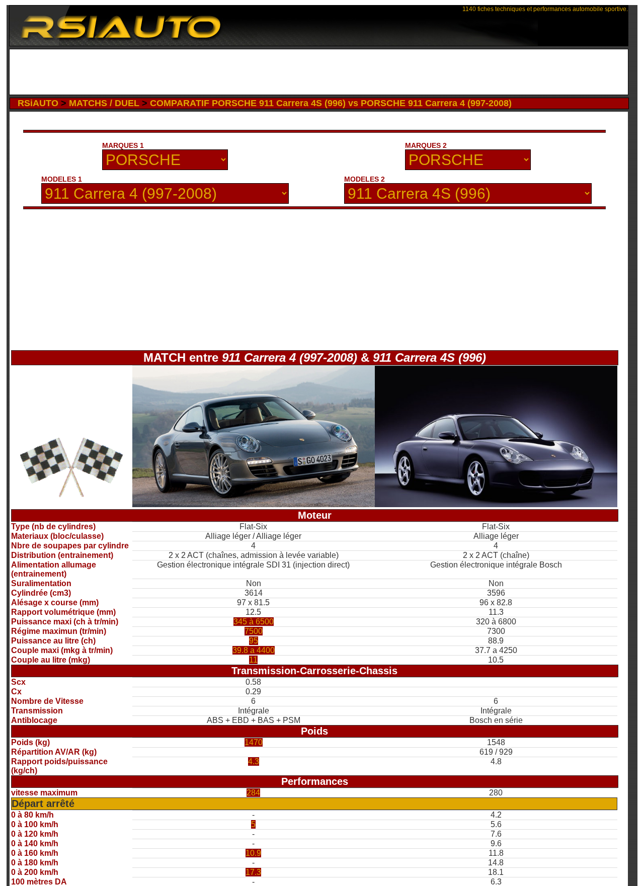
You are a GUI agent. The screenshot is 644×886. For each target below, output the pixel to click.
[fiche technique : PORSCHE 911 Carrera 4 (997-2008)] (253, 504)
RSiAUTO (38, 103)
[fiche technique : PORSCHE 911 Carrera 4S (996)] (496, 504)
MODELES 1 (61, 179)
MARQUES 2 (426, 145)
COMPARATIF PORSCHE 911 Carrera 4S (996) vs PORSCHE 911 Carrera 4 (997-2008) (331, 103)
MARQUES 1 (123, 145)
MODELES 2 (364, 179)
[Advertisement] (318, 72)
